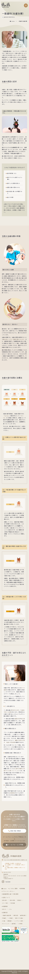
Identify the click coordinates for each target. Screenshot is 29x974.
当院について (6, 897)
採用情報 (22, 888)
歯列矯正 (14, 923)
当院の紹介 (4, 900)
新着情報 (5, 906)
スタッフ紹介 (5, 903)
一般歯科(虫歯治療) (6, 915)
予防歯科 (4, 918)
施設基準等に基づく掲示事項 (10, 894)
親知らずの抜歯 (19, 918)
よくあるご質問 (13, 888)
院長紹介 (19, 900)
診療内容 (5, 912)
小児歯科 (11, 918)
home (4, 888)
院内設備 (13, 903)
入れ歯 (3, 921)
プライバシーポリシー (9, 891)
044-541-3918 (7, 872)
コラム (10, 909)
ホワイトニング (5, 923)
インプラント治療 (18, 921)
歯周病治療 (22, 915)
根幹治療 (15, 915)
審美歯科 (10, 921)
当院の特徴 (12, 900)
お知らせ (4, 909)
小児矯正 (20, 923)
